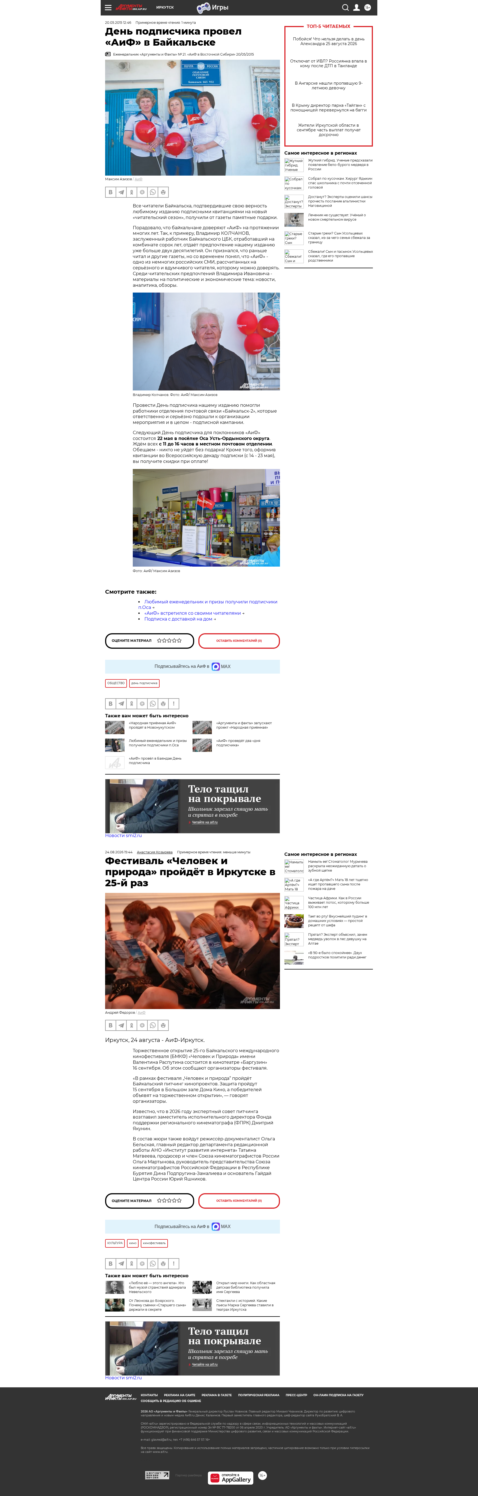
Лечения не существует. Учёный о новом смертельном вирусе (337, 217)
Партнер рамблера (188, 1475)
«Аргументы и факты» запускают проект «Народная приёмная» (244, 725)
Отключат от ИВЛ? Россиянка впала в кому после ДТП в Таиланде (328, 63)
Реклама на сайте (179, 1395)
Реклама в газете (217, 1395)
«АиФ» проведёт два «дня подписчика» (238, 743)
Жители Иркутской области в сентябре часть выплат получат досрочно (329, 130)
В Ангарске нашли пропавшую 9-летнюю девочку (329, 85)
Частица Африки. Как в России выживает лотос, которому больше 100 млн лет (338, 902)
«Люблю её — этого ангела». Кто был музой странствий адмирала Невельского (157, 1287)
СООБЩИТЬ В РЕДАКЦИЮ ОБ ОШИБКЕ (171, 1401)
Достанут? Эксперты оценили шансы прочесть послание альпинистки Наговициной (340, 201)
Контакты (149, 1395)
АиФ (138, 179)
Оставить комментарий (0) (239, 641)
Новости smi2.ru (123, 835)
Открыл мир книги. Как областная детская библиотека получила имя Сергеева (245, 1287)
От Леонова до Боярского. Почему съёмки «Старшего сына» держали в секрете (157, 1305)
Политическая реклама (258, 1395)
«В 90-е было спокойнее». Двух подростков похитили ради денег (337, 955)
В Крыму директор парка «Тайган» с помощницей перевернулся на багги (328, 108)
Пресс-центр (296, 1395)
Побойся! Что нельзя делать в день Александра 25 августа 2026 (329, 41)
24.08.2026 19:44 (119, 852)
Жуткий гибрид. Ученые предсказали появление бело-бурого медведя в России (340, 164)
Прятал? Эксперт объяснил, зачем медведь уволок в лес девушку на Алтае (337, 938)
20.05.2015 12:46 (118, 22)
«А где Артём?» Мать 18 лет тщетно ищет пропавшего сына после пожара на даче (338, 884)
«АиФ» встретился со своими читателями (192, 613)
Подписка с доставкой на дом (178, 619)
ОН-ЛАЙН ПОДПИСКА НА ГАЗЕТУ (338, 1395)
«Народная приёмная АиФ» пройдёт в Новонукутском (152, 725)
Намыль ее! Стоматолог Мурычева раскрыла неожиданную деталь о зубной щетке (338, 865)
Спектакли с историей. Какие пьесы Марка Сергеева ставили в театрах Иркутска (245, 1305)
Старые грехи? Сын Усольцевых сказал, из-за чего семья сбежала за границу (339, 237)
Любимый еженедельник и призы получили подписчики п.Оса (158, 743)
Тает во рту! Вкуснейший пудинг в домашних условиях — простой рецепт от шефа (337, 920)
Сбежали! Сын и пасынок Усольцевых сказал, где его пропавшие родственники (340, 255)
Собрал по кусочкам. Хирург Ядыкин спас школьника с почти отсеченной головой (340, 182)
